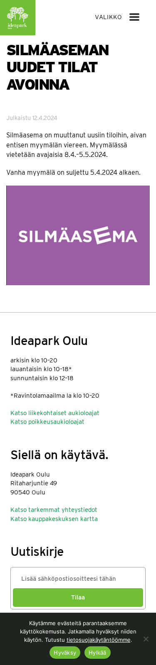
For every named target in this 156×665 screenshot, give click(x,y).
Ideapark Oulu (17, 17)
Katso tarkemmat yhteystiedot (53, 509)
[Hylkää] (145, 639)
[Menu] (134, 17)
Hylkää (97, 652)
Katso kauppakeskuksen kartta (54, 519)
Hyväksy (65, 652)
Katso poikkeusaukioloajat (47, 421)
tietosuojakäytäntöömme (99, 639)
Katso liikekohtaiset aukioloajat (54, 413)
